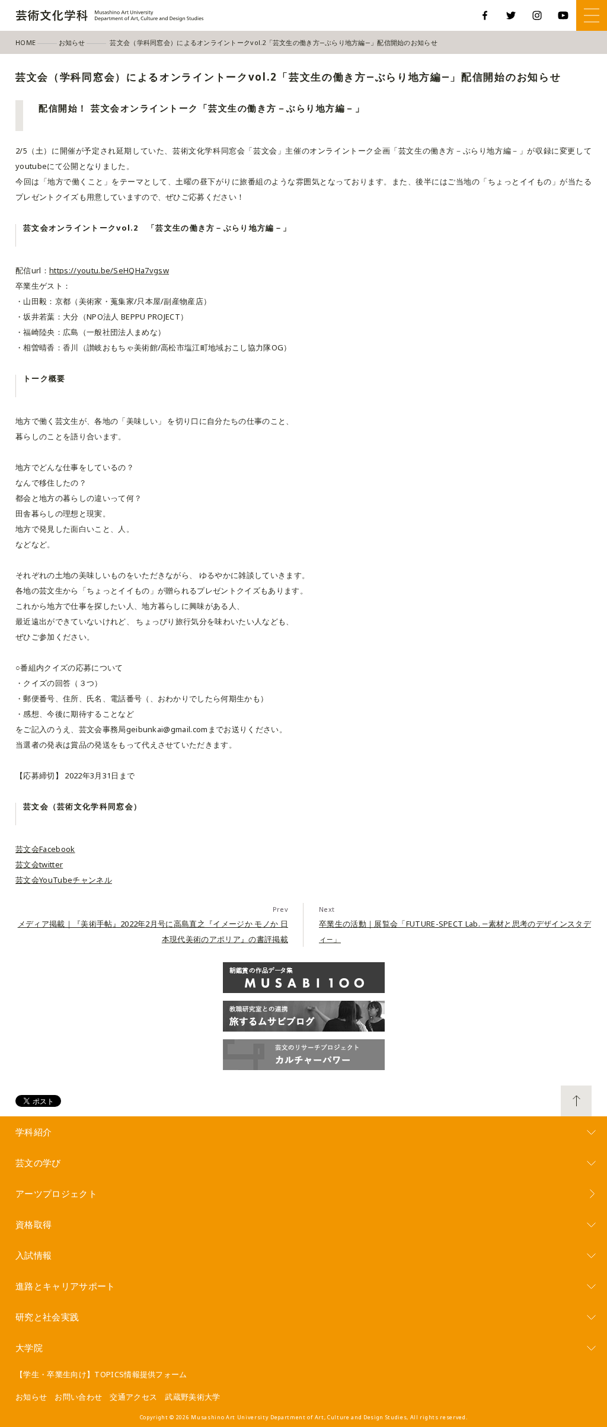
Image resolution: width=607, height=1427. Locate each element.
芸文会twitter (39, 864)
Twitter (511, 15)
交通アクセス (133, 1396)
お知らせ (31, 1396)
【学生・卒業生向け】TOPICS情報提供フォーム (101, 1374)
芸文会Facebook (45, 849)
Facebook (485, 15)
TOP (576, 1101)
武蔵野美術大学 (192, 1396)
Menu (591, 15)
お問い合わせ (78, 1396)
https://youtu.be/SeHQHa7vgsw (109, 270)
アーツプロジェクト (56, 1193)
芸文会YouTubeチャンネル (63, 879)
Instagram (537, 15)
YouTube (563, 15)
